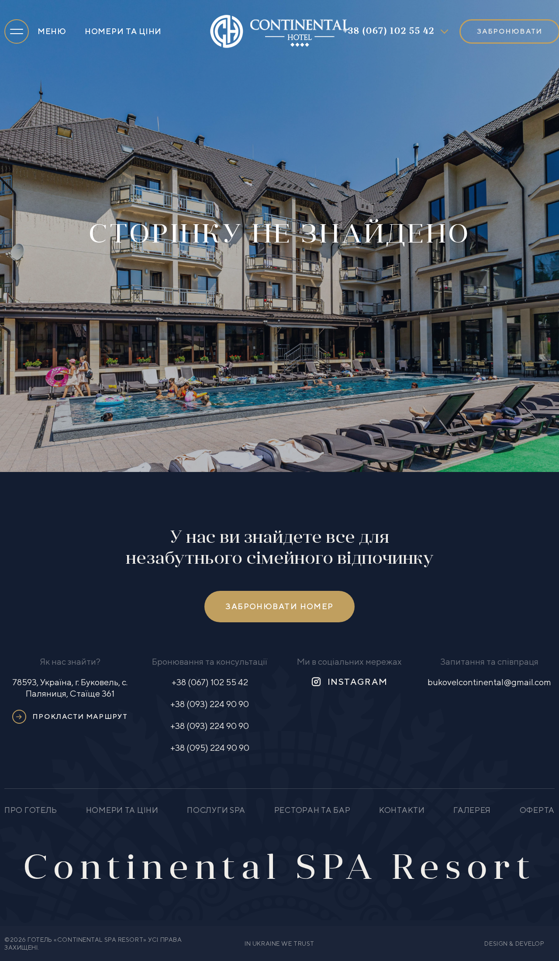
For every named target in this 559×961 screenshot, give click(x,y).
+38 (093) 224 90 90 (209, 704)
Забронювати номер (279, 606)
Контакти (402, 810)
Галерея (472, 810)
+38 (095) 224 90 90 (209, 747)
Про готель (30, 810)
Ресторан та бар (312, 810)
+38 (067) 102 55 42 (388, 31)
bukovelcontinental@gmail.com (489, 682)
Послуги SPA (216, 810)
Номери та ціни (123, 31)
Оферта (537, 810)
